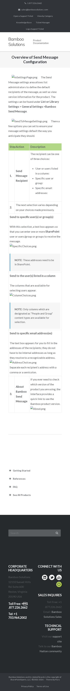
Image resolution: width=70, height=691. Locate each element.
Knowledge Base (24, 22)
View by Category (45, 16)
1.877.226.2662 (34, 3)
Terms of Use (43, 686)
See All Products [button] (22, 495)
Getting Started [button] (21, 470)
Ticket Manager (43, 22)
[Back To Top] (60, 682)
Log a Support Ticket (35, 29)
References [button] (19, 478)
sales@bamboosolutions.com (34, 9)
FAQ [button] (15, 487)
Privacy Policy (27, 686)
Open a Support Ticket (23, 16)
